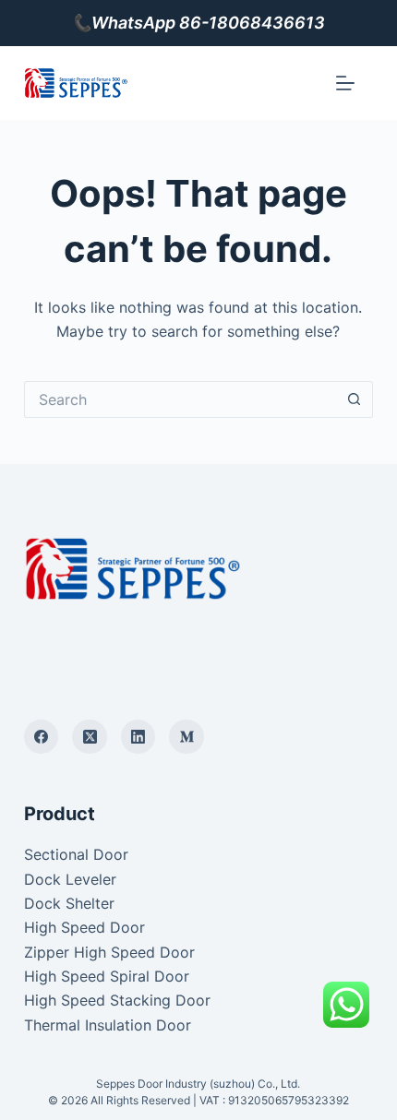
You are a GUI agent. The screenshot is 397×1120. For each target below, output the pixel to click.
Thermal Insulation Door (107, 1025)
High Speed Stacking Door (117, 1000)
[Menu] (345, 83)
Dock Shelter (69, 903)
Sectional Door (76, 854)
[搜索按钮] (354, 399)
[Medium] (186, 737)
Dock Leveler (70, 879)
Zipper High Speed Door (109, 952)
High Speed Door (84, 927)
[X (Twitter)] (89, 737)
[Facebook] (41, 737)
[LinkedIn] (138, 737)
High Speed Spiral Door (106, 976)
